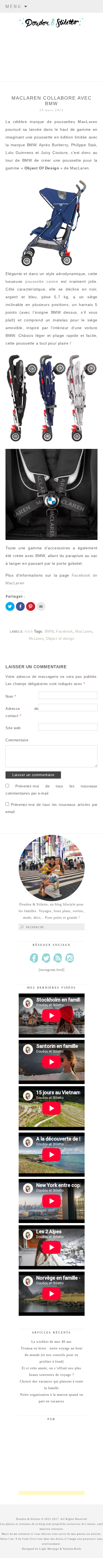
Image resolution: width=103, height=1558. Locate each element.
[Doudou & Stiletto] (51, 40)
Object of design (60, 638)
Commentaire (17, 740)
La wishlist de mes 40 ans (51, 1342)
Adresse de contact (21, 712)
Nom (10, 696)
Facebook (64, 631)
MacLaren (88, 121)
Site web (13, 728)
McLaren (36, 638)
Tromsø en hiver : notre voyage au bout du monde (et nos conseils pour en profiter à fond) (51, 1354)
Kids (29, 631)
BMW (49, 631)
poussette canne (41, 281)
